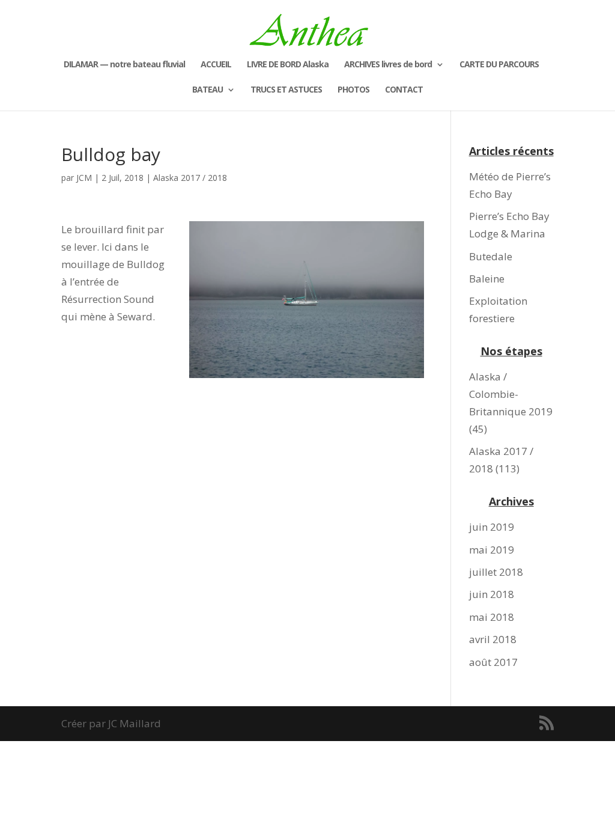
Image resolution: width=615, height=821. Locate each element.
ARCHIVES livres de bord (388, 65)
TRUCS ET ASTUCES (286, 90)
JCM (84, 177)
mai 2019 (491, 550)
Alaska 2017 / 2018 (190, 177)
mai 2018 (491, 617)
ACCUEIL (216, 65)
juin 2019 (491, 527)
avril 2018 (493, 639)
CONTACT (404, 90)
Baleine (486, 278)
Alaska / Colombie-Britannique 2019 (511, 394)
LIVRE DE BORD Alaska (288, 65)
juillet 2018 (496, 572)
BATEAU (207, 90)
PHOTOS (353, 90)
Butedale (490, 256)
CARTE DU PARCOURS (499, 65)
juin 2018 (491, 594)
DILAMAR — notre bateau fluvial (124, 65)
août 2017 (493, 662)
